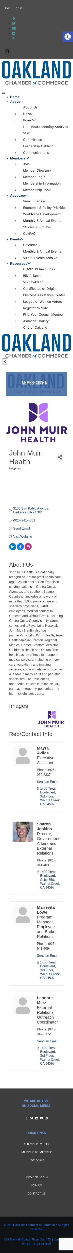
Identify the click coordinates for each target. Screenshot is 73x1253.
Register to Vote (35, 308)
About (15, 102)
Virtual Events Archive (40, 258)
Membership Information (42, 183)
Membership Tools (37, 190)
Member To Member (36, 1152)
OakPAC (29, 233)
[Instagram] (46, 1118)
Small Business (34, 201)
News (27, 114)
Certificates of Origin (39, 289)
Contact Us (37, 1193)
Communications (36, 153)
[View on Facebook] (20, 549)
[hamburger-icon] (3, 93)
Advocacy (18, 195)
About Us (30, 107)
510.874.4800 (42, 1244)
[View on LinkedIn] (12, 549)
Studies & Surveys (37, 227)
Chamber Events (36, 1144)
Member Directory (37, 170)
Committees (32, 140)
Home (15, 97)
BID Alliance (32, 276)
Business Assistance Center (44, 295)
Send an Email (47, 782)
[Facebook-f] (26, 1118)
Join (7, 8)
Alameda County (36, 321)
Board (27, 120)
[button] (67, 36)
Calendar (30, 245)
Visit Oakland (33, 282)
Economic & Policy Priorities (44, 208)
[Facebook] (13, 19)
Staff (27, 133)
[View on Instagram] (28, 549)
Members (18, 158)
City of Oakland (35, 327)
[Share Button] (60, 457)
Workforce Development (42, 214)
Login (18, 8)
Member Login (34, 177)
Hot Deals (36, 1160)
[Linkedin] (36, 1118)
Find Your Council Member (43, 314)
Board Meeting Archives (49, 127)
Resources (18, 263)
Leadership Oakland (38, 146)
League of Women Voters (42, 301)
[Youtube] (41, 1118)
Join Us (36, 1185)
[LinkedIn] (14, 28)
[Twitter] (13, 23)
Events (15, 239)
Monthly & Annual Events (42, 221)
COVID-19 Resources (39, 269)
